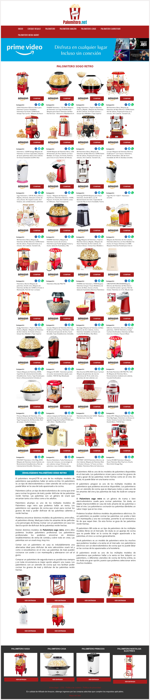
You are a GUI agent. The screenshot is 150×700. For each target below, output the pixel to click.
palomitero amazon (68, 28)
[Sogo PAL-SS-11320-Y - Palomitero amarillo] (120, 171)
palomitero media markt (28, 34)
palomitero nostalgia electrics (129, 650)
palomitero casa (57, 649)
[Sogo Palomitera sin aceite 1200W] (90, 585)
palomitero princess (93, 649)
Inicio (20, 28)
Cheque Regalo (34, 28)
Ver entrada (30, 600)
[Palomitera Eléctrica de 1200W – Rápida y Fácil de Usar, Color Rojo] (90, 391)
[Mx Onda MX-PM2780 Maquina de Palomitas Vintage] (30, 585)
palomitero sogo (20, 649)
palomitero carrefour (110, 28)
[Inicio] (75, 22)
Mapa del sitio (75, 696)
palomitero (50, 28)
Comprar (36, 98)
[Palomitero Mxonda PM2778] (60, 259)
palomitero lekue (88, 28)
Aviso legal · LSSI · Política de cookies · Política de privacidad (75, 688)
